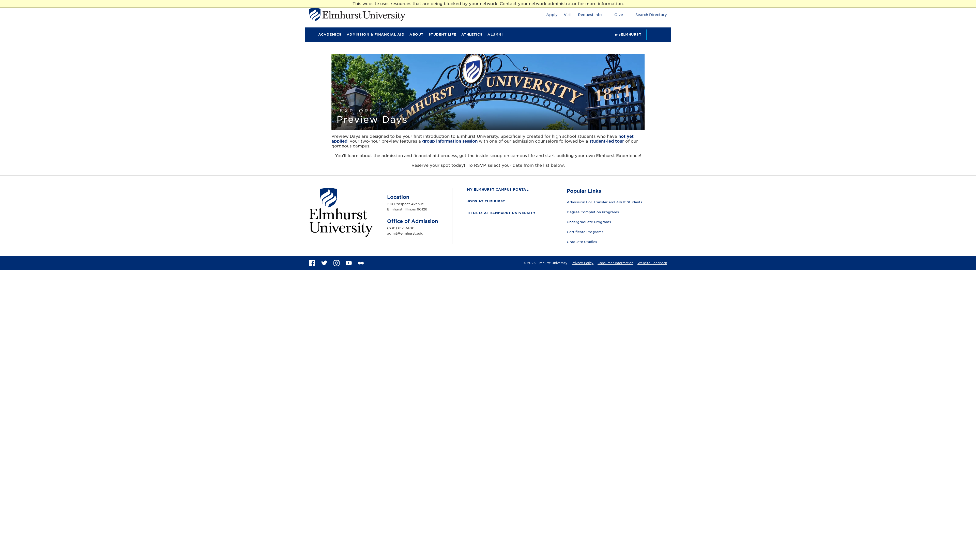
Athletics (472, 34)
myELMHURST (628, 34)
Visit (568, 15)
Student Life (442, 34)
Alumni (495, 34)
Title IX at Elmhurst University (501, 213)
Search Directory (651, 15)
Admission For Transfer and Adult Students (604, 202)
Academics (330, 34)
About (416, 34)
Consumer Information (615, 263)
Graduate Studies (582, 242)
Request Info (590, 15)
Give (618, 15)
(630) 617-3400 (401, 228)
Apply (552, 15)
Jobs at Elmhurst (486, 201)
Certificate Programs (585, 232)
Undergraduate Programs (589, 222)
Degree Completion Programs (593, 212)
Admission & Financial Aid (376, 34)
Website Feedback (652, 263)
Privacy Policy (582, 263)
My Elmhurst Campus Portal (498, 189)
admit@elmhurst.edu (405, 233)
